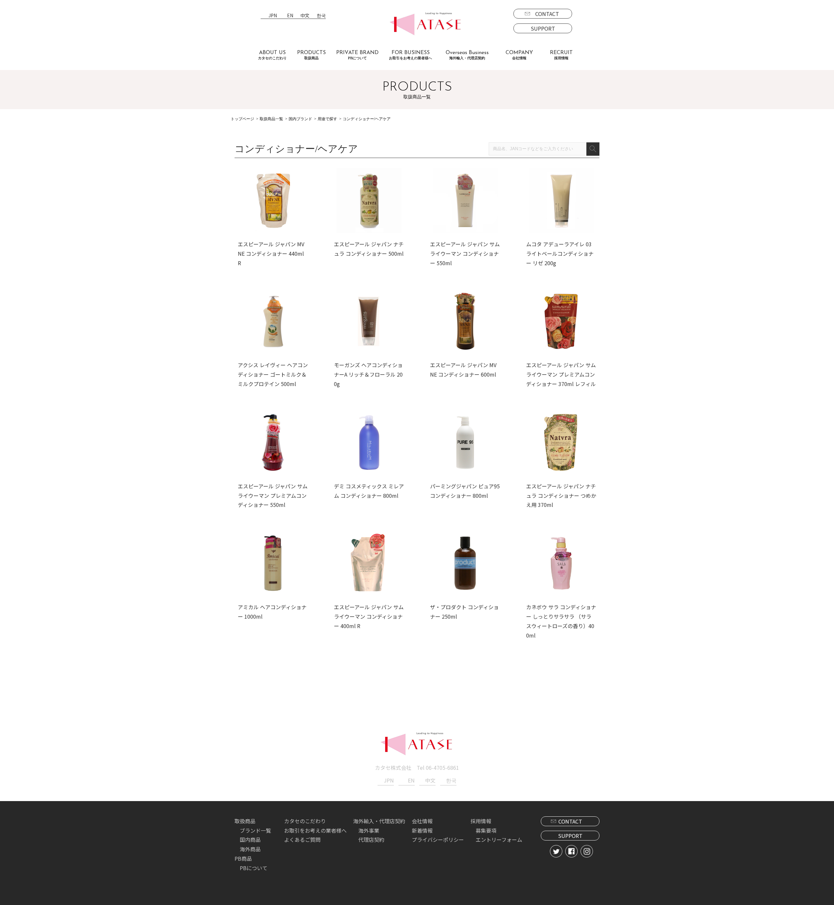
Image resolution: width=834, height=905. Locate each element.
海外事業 (368, 830)
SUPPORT (543, 28)
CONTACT (547, 14)
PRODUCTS (311, 55)
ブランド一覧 (255, 830)
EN (290, 16)
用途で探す (327, 119)
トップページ (242, 119)
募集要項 (486, 830)
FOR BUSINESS (410, 55)
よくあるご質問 (302, 839)
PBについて (253, 868)
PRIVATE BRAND (357, 55)
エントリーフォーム (499, 839)
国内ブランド (300, 119)
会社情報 (422, 821)
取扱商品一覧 (271, 119)
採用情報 (480, 821)
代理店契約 (371, 839)
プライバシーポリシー (438, 839)
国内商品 (250, 839)
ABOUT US (272, 55)
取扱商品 (245, 821)
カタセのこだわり (305, 821)
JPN (272, 16)
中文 (304, 16)
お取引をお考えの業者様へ (315, 830)
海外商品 (250, 849)
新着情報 (422, 830)
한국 (321, 16)
